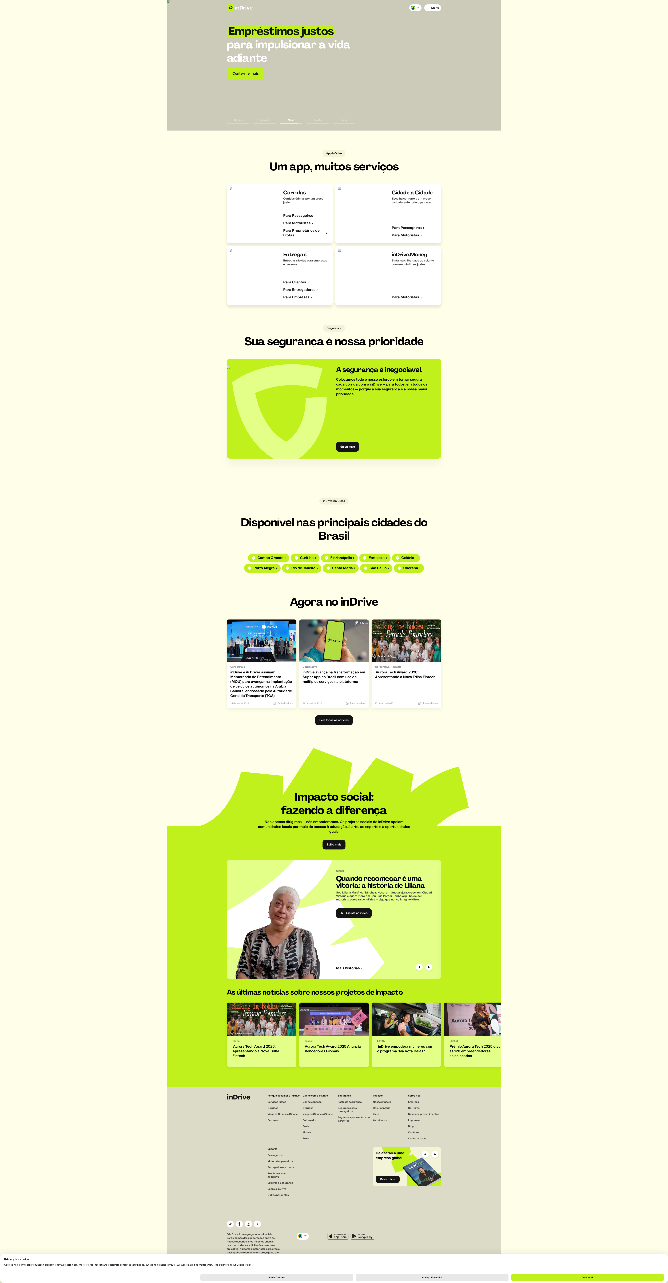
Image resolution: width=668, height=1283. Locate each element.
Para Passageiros (298, 215)
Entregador (309, 1120)
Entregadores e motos (281, 1167)
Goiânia (407, 558)
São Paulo (378, 568)
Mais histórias (348, 968)
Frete (306, 1126)
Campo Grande (270, 558)
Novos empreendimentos (423, 1114)
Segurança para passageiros (347, 1110)
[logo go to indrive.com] (239, 7)
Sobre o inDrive (277, 1189)
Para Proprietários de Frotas (301, 233)
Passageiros (275, 1155)
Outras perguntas (278, 1195)
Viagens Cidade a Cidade (283, 1114)
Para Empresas (296, 297)
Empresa (413, 1102)
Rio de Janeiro (303, 568)
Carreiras (414, 1108)
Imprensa (414, 1120)
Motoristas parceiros (280, 1161)
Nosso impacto (382, 1102)
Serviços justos (277, 1102)
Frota (306, 1139)
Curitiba (307, 558)
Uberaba (410, 568)
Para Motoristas (297, 223)
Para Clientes (294, 282)
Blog (411, 1126)
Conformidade (417, 1139)
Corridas (273, 1108)
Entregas (273, 1120)
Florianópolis (341, 558)
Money (307, 1132)
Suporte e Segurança (280, 1183)
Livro (376, 1114)
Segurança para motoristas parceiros (354, 1119)
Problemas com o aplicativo (278, 1175)
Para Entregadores (299, 290)
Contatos (413, 1132)
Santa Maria (342, 568)
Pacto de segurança (350, 1102)
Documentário (381, 1108)
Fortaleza (377, 558)
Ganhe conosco (312, 1102)
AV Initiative (380, 1120)
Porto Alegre (264, 568)
